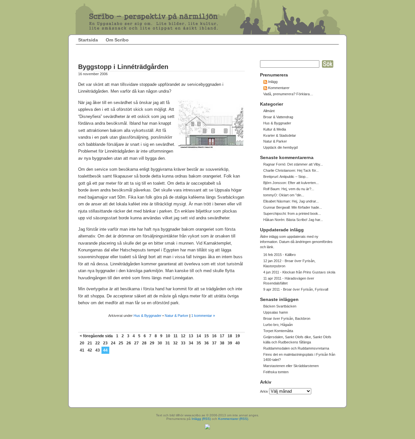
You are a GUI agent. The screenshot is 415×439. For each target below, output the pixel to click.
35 (198, 343)
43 (97, 350)
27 (136, 343)
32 (175, 343)
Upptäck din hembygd (280, 147)
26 (128, 343)
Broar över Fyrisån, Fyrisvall (305, 289)
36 (206, 343)
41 (82, 350)
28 (144, 343)
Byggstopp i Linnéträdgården (123, 66)
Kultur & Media (274, 129)
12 (183, 336)
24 (113, 343)
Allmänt (269, 111)
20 (82, 343)
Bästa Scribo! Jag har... (304, 220)
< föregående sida (96, 336)
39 (230, 343)
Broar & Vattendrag (278, 117)
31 (167, 343)
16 (214, 336)
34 (191, 343)
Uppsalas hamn (275, 312)
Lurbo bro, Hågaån (278, 325)
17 (222, 336)
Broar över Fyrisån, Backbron (286, 318)
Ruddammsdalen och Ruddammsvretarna (296, 348)
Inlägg (273, 82)
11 (175, 336)
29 (152, 343)
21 (90, 343)
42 (90, 350)
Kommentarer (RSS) (233, 419)
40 (237, 343)
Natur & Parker (176, 316)
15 (206, 336)
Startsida (88, 39)
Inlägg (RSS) (201, 419)
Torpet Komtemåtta (278, 331)
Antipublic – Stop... (293, 177)
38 (222, 343)
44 (105, 350)
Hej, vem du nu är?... (297, 189)
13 (191, 336)
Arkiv (264, 391)
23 (105, 343)
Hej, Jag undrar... (305, 201)
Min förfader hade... (306, 207)
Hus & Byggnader (147, 316)
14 (198, 336)
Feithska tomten (276, 372)
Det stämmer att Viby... (305, 164)
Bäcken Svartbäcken (279, 306)
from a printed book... (304, 213)
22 (97, 343)
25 (121, 343)
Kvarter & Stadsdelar (279, 135)
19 (237, 336)
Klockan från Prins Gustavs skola (308, 272)
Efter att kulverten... (303, 183)
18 (230, 336)
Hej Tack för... (308, 170)
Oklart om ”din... (291, 195)
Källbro (290, 255)
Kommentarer (279, 88)
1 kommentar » (203, 316)
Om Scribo (117, 39)
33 (183, 343)
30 (160, 343)
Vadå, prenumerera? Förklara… (288, 94)
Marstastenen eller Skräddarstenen (291, 366)
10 (168, 336)
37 (214, 343)
